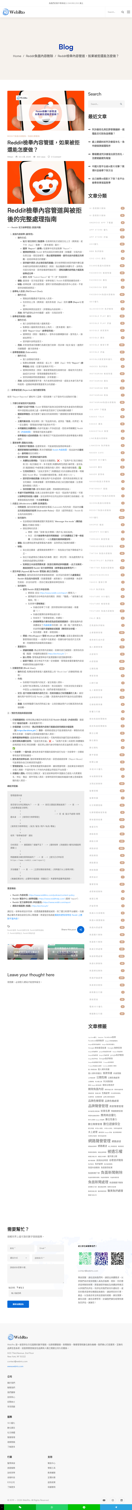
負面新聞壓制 (105, 1177)
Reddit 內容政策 (59, 449)
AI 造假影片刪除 (106, 215)
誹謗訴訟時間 (102, 1160)
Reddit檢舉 (11, 930)
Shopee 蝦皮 (106, 525)
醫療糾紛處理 (112, 1187)
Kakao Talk (106, 417)
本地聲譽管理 (106, 776)
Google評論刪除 (93, 1052)
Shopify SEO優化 (106, 532)
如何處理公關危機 (94, 1111)
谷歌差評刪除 (116, 1160)
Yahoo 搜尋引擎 (106, 582)
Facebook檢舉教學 (96, 1040)
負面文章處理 (106, 949)
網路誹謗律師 (92, 1146)
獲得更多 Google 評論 (105, 1132)
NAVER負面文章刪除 (106, 481)
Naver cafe (106, 453)
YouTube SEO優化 (106, 596)
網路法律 (106, 841)
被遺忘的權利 (102, 1156)
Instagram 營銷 (106, 388)
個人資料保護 (103, 1069)
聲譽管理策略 (92, 1152)
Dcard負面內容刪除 (106, 266)
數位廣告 (106, 740)
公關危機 (106, 668)
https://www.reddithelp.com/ (52, 898)
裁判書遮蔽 (91, 1160)
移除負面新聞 (102, 1136)
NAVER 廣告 (106, 467)
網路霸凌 (106, 862)
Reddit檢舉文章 (23, 930)
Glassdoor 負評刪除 (106, 309)
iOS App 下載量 (106, 409)
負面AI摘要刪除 (106, 920)
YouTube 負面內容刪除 (106, 611)
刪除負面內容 (96, 1089)
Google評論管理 (93, 1055)
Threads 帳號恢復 (106, 539)
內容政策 (47, 625)
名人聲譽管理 (106, 690)
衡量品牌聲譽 (102, 1152)
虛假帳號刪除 (106, 891)
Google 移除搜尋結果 (97, 1048)
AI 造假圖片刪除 (106, 208)
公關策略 (91, 1081)
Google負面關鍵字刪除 (95, 1062)
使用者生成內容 (106, 640)
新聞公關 (106, 762)
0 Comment (56, 157)
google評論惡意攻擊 (105, 1052)
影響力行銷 (106, 711)
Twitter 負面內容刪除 (106, 568)
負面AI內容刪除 (106, 913)
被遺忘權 (106, 898)
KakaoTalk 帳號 (106, 431)
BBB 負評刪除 (106, 251)
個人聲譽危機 (92, 1069)
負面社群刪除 (34, 136)
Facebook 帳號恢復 (106, 273)
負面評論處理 (106, 978)
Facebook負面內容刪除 (106, 294)
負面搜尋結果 (107, 1167)
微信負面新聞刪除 (106, 719)
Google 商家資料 (106, 330)
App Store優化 (92, 1037)
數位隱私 (106, 747)
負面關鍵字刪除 (116, 1182)
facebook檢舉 (110, 1037)
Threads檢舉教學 (108, 1062)
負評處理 (99, 1164)
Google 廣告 (106, 338)
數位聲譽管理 (95, 1124)
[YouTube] (104, 1500)
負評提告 (91, 1164)
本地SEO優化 (106, 769)
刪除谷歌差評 (108, 1085)
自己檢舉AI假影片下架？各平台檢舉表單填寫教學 (108, 180)
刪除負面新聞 (118, 1089)
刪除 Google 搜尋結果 (94, 1085)
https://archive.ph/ (56, 653)
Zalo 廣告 (106, 618)
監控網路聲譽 (117, 1132)
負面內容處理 (106, 927)
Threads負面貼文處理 (94, 1066)
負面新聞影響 (114, 1177)
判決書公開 (98, 1081)
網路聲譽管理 (99, 1140)
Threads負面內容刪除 (106, 546)
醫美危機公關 (92, 1191)
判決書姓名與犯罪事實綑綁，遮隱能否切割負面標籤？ (108, 131)
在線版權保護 (106, 704)
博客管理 (106, 676)
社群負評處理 (92, 1136)
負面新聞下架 (94, 1173)
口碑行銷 (106, 683)
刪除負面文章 (109, 1089)
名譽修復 (91, 1097)
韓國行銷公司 (92, 1195)
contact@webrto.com (88, 1270)
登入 (22, 982)
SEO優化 (106, 517)
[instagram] (113, 1500)
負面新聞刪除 (112, 1172)
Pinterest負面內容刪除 (106, 496)
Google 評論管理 (104, 1055)
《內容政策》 (25, 432)
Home (17, 56)
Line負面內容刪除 (106, 438)
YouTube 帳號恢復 (106, 604)
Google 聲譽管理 (115, 1048)
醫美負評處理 (115, 1190)
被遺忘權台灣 (92, 1156)
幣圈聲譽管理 (117, 1111)
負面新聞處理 (106, 956)
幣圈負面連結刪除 (94, 1116)
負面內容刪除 (94, 1167)
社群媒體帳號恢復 (106, 812)
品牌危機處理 (112, 1100)
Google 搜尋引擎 (106, 345)
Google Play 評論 (106, 323)
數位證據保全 (111, 1124)
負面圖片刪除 (106, 934)
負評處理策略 (108, 1164)
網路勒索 (106, 834)
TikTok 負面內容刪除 (106, 553)
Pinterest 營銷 (106, 489)
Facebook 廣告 (106, 280)
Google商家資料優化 (106, 359)
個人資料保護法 (95, 1073)
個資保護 (107, 1073)
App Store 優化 (106, 230)
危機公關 (98, 1093)
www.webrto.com (15, 1366)
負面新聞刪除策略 (94, 1177)
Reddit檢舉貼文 (16, 933)
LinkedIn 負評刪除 (106, 445)
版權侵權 (106, 791)
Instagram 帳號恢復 (106, 374)
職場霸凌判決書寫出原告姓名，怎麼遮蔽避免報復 (108, 156)
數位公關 (106, 733)
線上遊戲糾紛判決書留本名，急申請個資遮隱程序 (108, 143)
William (10, 157)
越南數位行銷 (106, 992)
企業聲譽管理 (106, 632)
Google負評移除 (106, 1058)
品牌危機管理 (96, 1100)
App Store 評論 (106, 237)
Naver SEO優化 (106, 460)
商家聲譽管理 (116, 1106)
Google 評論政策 (118, 1052)
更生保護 (91, 1128)
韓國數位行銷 (106, 1014)
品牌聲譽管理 (106, 697)
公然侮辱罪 (91, 1078)
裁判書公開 (112, 1156)
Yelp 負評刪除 (106, 589)
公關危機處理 (113, 1077)
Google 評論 (106, 352)
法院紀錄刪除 (106, 783)
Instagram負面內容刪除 (106, 402)
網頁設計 (106, 877)
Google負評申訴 (93, 1059)
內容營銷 (106, 661)
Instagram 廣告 (106, 381)
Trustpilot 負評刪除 (106, 560)
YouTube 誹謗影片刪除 (110, 1066)
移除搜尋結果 (106, 819)
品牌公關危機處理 (109, 1097)
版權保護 (106, 798)
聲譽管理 (106, 884)
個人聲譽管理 (106, 647)
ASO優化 (106, 244)
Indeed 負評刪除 (106, 366)
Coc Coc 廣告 (106, 258)
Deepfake (100, 1037)
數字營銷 (106, 755)
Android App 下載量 (106, 222)
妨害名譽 (105, 1110)
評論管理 (106, 906)
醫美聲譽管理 (102, 1191)
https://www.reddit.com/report (53, 593)
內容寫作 (106, 654)
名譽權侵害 (98, 1097)
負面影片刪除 (106, 942)
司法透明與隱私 (116, 1093)
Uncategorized (106, 575)
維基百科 (106, 827)
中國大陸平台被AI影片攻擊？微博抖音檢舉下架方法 (108, 168)
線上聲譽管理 (112, 1146)
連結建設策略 (102, 1187)
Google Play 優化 (106, 316)
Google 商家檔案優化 (111, 1041)
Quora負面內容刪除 (106, 503)
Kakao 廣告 (106, 424)
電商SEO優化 (106, 1006)
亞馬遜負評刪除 (106, 625)
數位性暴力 (111, 1119)
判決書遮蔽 (108, 1081)
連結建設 (106, 999)
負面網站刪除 (106, 970)
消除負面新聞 (118, 1128)
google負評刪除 (117, 1055)
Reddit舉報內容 (29, 933)
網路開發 (106, 855)
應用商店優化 (108, 1115)
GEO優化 (106, 302)
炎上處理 (92, 1132)
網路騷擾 (106, 870)
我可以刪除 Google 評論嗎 (96, 1120)
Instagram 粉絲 (106, 395)
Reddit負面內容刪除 (39, 56)
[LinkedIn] (121, 1500)
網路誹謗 (106, 848)
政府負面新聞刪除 (106, 726)
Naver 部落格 (106, 474)
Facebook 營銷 (106, 287)
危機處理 (106, 1093)
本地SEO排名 (108, 1128)
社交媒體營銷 (106, 805)
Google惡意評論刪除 (94, 1044)
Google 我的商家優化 (108, 1044)
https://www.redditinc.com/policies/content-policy (52, 895)
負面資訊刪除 (106, 985)
